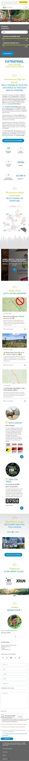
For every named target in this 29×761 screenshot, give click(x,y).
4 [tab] (1, 594)
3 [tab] (17, 21)
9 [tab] (20, 637)
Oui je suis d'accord (23, 2)
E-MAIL (4, 678)
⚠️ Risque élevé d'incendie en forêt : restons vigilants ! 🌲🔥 (13, 353)
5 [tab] (3, 594)
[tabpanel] (14, 16)
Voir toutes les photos (13, 554)
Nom (4, 669)
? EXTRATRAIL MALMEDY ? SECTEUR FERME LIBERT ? (14, 389)
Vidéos (17, 532)
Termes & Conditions (7, 748)
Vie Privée (5, 752)
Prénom (5, 664)
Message (5, 693)
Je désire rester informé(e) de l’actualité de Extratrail (13, 727)
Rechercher (7, 53)
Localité (4, 674)
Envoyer (7, 738)
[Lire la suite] (25, 329)
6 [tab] (13, 637)
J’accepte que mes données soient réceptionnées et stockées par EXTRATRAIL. (13, 730)
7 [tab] (16, 637)
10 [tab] (22, 637)
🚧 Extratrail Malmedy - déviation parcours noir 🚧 (14, 317)
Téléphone (5, 683)
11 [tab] (25, 637)
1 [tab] (12, 21)
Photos (9, 532)
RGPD (4, 755)
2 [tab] (15, 21)
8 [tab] (18, 637)
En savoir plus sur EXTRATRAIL (13, 140)
